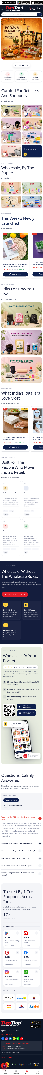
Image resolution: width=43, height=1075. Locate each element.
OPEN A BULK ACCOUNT (13, 594)
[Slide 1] (19, 65)
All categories (7, 101)
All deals (5, 178)
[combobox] (21, 14)
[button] (2, 8)
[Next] (27, 65)
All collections (7, 299)
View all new (6, 229)
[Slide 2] (20, 65)
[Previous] (16, 65)
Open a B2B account (10, 478)
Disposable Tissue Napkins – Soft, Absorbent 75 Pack (14, 438)
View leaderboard (8, 403)
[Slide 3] (23, 65)
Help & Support (10, 2)
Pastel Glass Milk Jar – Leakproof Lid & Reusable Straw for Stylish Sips (15, 265)
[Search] (39, 14)
